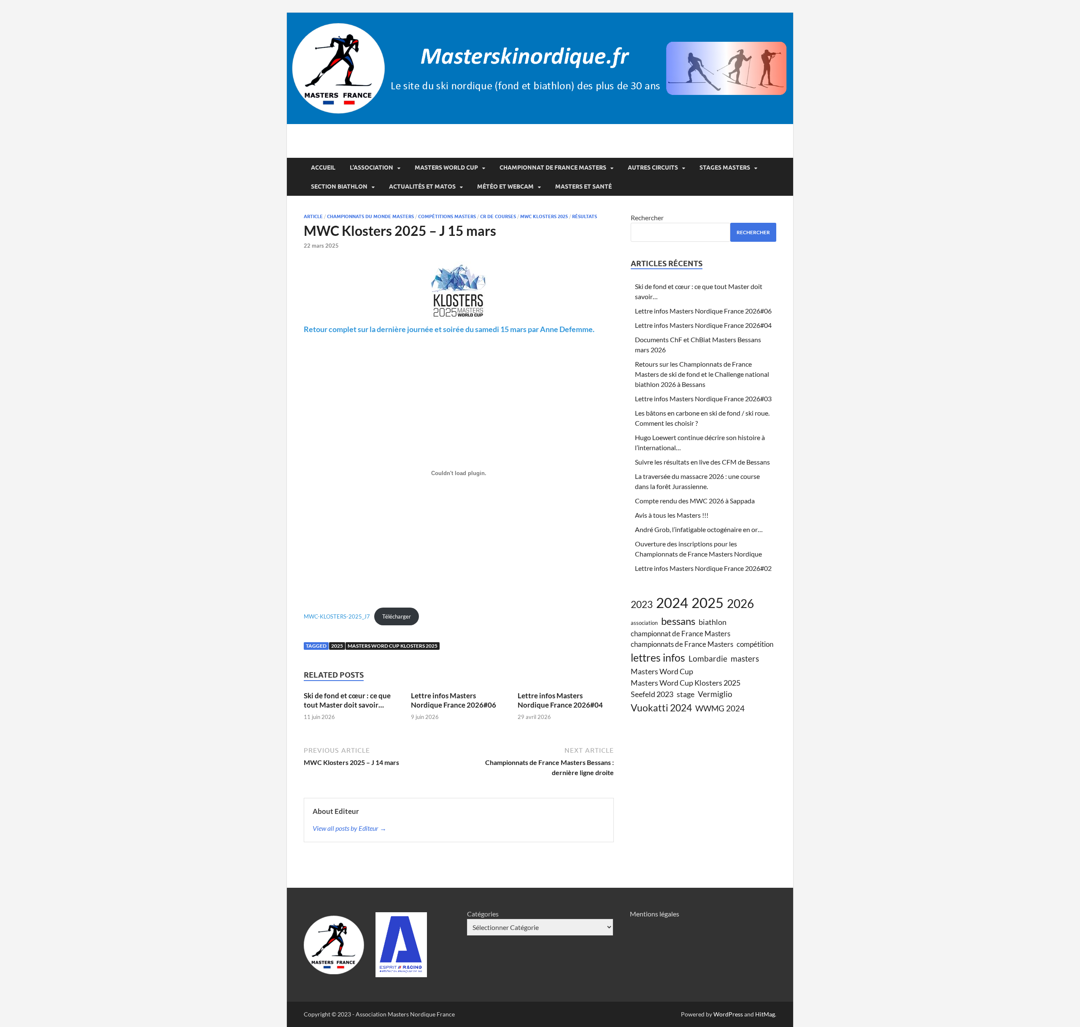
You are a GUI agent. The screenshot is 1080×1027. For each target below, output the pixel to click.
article (313, 216)
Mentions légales (654, 914)
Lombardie (707, 658)
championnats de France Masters (682, 644)
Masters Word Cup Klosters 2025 (392, 646)
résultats (584, 216)
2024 (672, 602)
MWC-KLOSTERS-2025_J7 (337, 616)
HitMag (765, 1014)
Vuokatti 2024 (661, 707)
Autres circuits (653, 167)
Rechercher (647, 218)
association (644, 622)
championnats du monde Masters (370, 216)
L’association (371, 167)
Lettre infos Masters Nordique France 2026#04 (560, 700)
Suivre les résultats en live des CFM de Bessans (702, 462)
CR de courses (498, 216)
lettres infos (658, 657)
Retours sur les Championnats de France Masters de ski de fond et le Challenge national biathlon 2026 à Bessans (702, 374)
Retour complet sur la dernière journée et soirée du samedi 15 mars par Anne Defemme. (449, 329)
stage (685, 694)
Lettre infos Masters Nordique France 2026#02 (703, 568)
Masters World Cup (446, 167)
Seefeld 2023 (652, 694)
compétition (755, 644)
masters (745, 658)
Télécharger (396, 616)
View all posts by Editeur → (349, 828)
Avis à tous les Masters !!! (671, 515)
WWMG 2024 (720, 708)
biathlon (712, 622)
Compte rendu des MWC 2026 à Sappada (695, 501)
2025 (337, 646)
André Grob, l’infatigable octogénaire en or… (699, 529)
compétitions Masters (447, 216)
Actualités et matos (422, 186)
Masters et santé (583, 186)
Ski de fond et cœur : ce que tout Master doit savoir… (347, 700)
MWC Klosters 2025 (544, 216)
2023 (642, 604)
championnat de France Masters (680, 634)
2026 (740, 604)
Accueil (323, 167)
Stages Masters (724, 167)
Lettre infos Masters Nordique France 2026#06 (453, 700)
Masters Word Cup (662, 671)
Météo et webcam (505, 186)
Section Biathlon (339, 186)
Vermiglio (715, 694)
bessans (678, 621)
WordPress (728, 1014)
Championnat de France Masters (553, 167)
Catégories (483, 914)
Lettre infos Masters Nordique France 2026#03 (703, 399)
